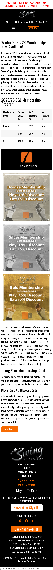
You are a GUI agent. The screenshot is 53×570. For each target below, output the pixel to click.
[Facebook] (26, 520)
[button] (13, 28)
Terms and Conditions (26, 561)
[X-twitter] (32, 520)
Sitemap (46, 558)
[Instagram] (20, 520)
